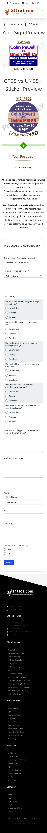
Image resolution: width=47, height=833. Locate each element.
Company (8, 523)
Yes (9, 549)
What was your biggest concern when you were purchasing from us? (21, 431)
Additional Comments (13, 458)
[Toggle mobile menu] (42, 10)
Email (6, 510)
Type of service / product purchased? (20, 258)
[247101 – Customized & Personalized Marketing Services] (20, 589)
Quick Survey (10, 296)
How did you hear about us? (16, 271)
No (9, 553)
